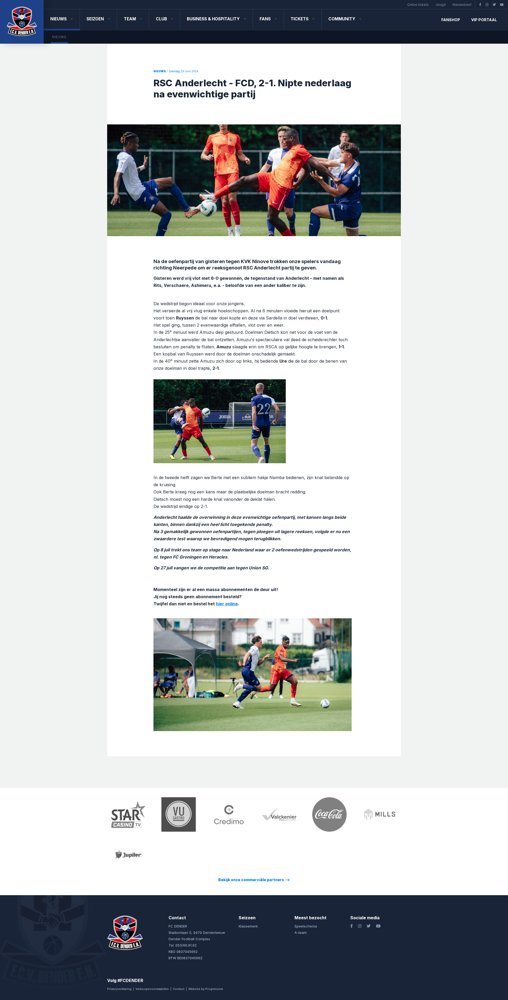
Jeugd (441, 5)
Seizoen (96, 18)
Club (162, 18)
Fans (266, 18)
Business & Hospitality (214, 18)
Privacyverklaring (119, 989)
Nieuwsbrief (461, 5)
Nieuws (59, 18)
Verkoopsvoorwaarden (152, 989)
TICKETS (300, 18)
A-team (300, 932)
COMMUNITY (342, 18)
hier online (227, 603)
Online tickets (418, 5)
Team (130, 18)
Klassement (248, 926)
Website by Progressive (205, 989)
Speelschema (305, 926)
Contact (178, 989)
